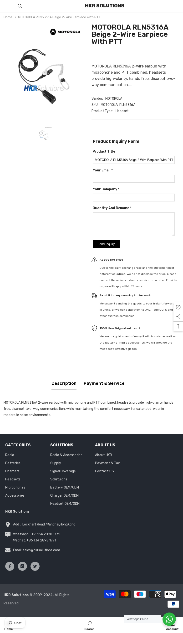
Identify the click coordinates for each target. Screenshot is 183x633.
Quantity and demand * (112, 208)
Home (8, 17)
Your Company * (106, 189)
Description (63, 383)
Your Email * (103, 170)
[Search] (20, 6)
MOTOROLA (113, 99)
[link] (89, 625)
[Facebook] (9, 566)
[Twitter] (35, 566)
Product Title (104, 151)
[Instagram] (22, 566)
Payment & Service (104, 383)
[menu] (6, 6)
